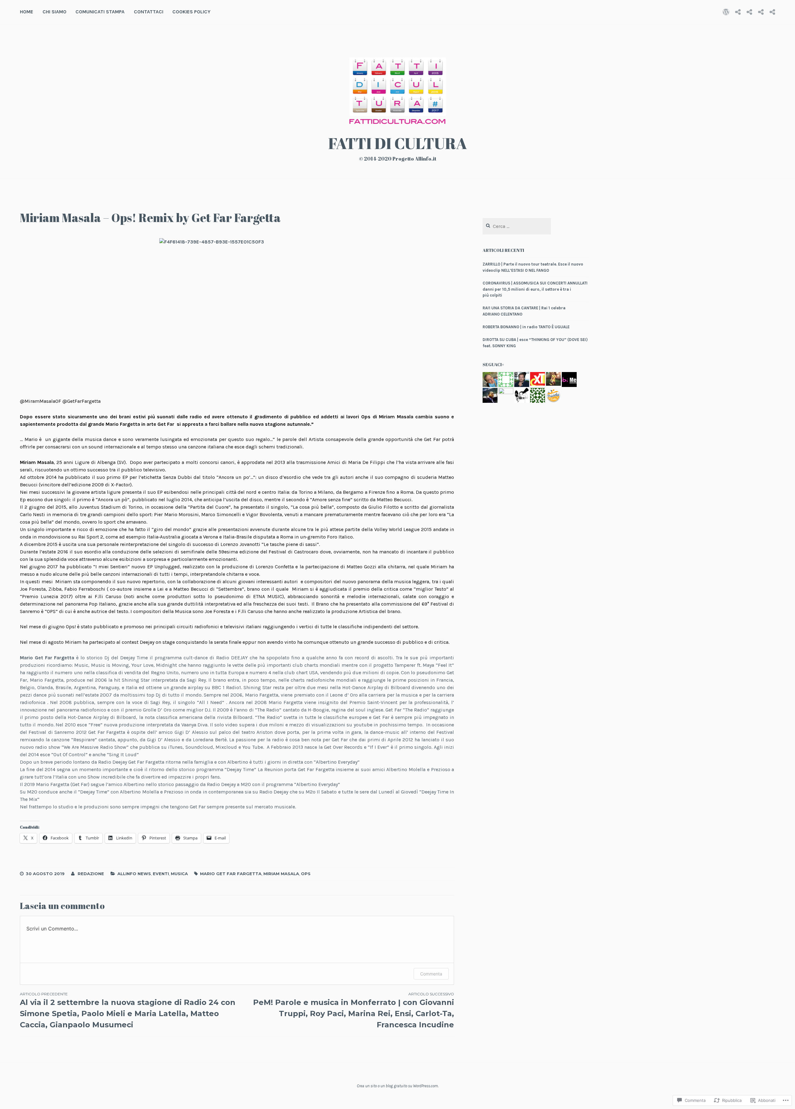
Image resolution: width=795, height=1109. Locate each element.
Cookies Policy (191, 12)
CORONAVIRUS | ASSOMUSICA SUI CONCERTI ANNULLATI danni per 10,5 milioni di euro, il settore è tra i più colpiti (535, 289)
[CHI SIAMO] (738, 11)
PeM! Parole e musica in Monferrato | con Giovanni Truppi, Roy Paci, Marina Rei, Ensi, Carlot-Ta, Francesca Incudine (353, 1010)
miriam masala (281, 873)
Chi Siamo (54, 12)
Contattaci (148, 12)
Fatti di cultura (397, 143)
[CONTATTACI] (761, 11)
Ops (306, 873)
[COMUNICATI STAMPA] (749, 11)
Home (26, 12)
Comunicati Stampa (100, 12)
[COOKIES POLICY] (772, 11)
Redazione (91, 873)
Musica (179, 873)
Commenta (431, 973)
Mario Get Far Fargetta (230, 873)
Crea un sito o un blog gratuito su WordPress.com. (397, 1086)
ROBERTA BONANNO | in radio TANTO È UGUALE (526, 327)
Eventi (161, 873)
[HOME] (726, 11)
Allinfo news (134, 873)
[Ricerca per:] (517, 226)
